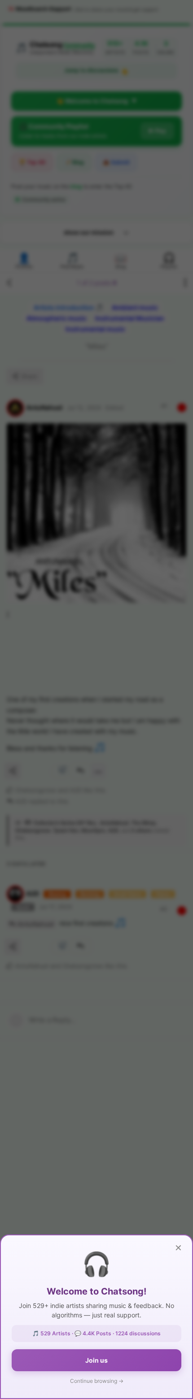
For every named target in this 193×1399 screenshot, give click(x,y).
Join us (96, 1360)
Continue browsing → (96, 1380)
